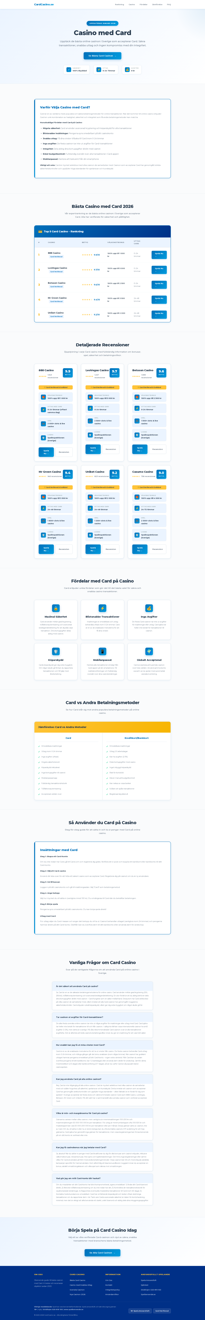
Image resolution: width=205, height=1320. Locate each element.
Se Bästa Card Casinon (102, 56)
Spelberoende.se (148, 1294)
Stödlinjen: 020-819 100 (151, 1290)
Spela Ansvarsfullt (148, 1280)
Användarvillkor (112, 1294)
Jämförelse (157, 4)
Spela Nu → (159, 254)
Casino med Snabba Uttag (81, 1285)
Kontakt (108, 1285)
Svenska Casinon (77, 1290)
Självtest (144, 1285)
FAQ (169, 4)
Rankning (119, 4)
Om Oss (108, 1280)
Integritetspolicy (112, 1290)
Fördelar (143, 4)
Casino (132, 4)
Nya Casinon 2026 (77, 1294)
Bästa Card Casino (77, 1280)
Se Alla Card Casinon (102, 1253)
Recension (64, 452)
